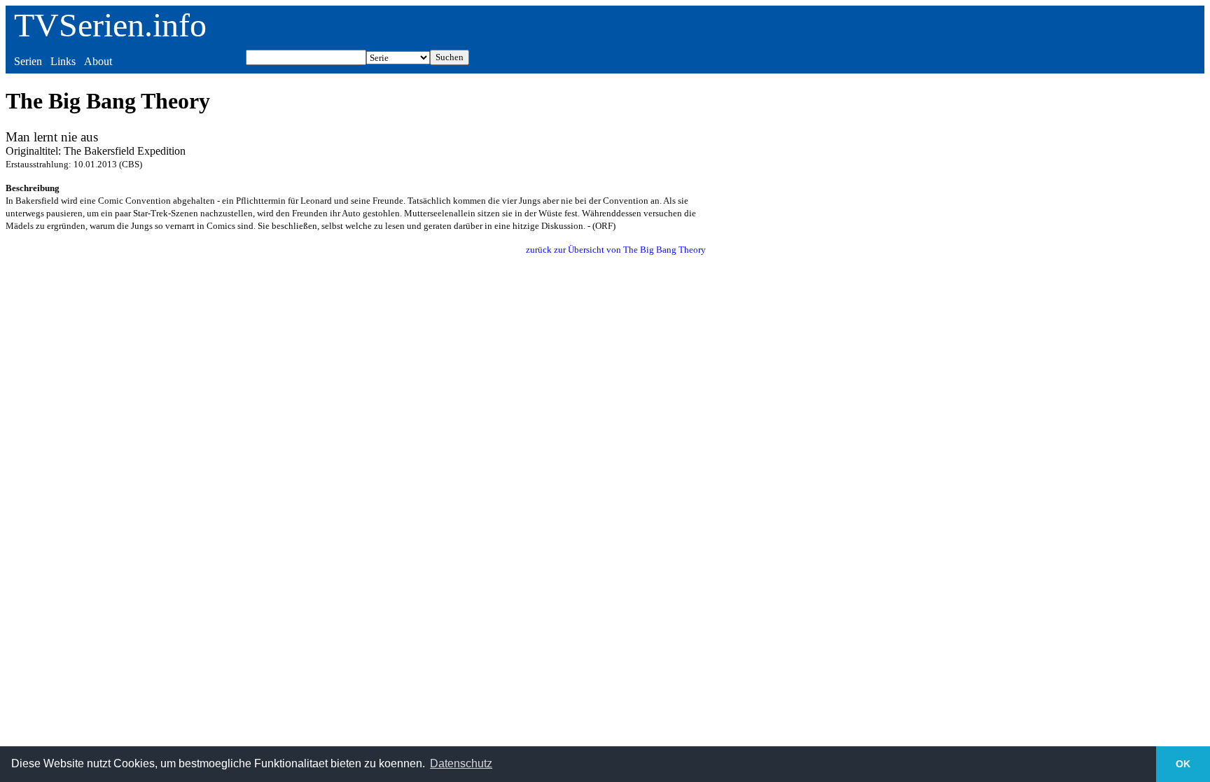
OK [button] (1183, 763)
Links (63, 61)
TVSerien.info (110, 24)
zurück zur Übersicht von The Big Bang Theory (616, 249)
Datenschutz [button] (461, 763)
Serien (28, 61)
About (98, 61)
